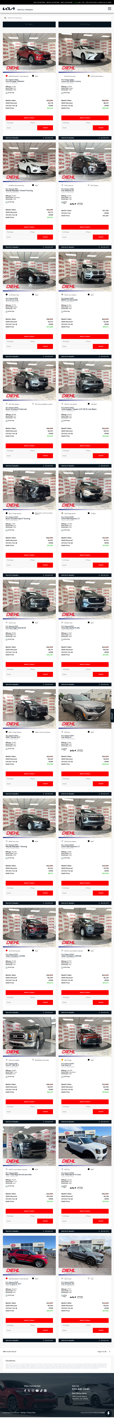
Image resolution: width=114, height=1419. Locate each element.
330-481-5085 (81, 1389)
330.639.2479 (49, 138)
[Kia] (9, 8)
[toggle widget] (108, 1413)
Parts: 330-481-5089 (66, 2)
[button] (54, 52)
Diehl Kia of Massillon (12, 138)
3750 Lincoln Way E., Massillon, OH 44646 (98, 2)
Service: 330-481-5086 (52, 2)
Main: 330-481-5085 (39, 2)
